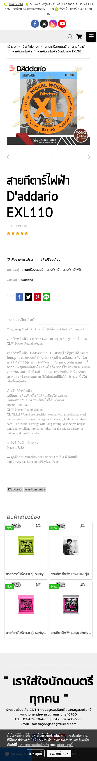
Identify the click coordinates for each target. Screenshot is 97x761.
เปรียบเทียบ (52, 259)
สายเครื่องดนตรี (32, 269)
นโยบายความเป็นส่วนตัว (33, 745)
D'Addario (26, 280)
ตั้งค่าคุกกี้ (35, 753)
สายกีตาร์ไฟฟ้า (72, 269)
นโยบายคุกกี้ (65, 745)
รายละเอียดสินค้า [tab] (23, 320)
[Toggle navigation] (91, 37)
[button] (68, 36)
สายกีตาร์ (53, 269)
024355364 (16, 4)
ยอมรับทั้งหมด (59, 753)
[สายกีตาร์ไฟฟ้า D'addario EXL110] (48, 104)
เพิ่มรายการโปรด (21, 259)
